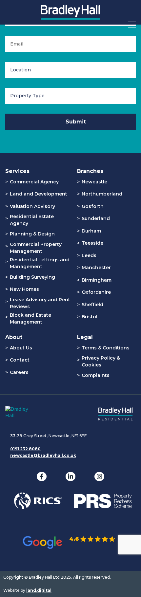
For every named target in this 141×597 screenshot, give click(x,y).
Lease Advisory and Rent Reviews (40, 303)
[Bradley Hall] (70, 16)
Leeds (89, 255)
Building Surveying (32, 277)
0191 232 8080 (25, 448)
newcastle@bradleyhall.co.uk (43, 455)
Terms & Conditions (106, 348)
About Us (21, 348)
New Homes (24, 289)
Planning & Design (32, 234)
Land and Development (38, 194)
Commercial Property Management (36, 247)
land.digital (38, 590)
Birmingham (96, 280)
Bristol (89, 317)
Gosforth (93, 206)
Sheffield (92, 305)
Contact (20, 360)
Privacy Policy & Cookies (101, 361)
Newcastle (94, 182)
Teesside (92, 243)
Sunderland (96, 218)
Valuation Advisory (32, 206)
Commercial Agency (34, 182)
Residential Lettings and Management (40, 263)
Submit (76, 122)
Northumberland (102, 194)
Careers (19, 372)
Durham (91, 231)
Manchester (96, 268)
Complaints (96, 375)
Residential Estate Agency (32, 220)
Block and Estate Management (30, 318)
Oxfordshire (96, 292)
